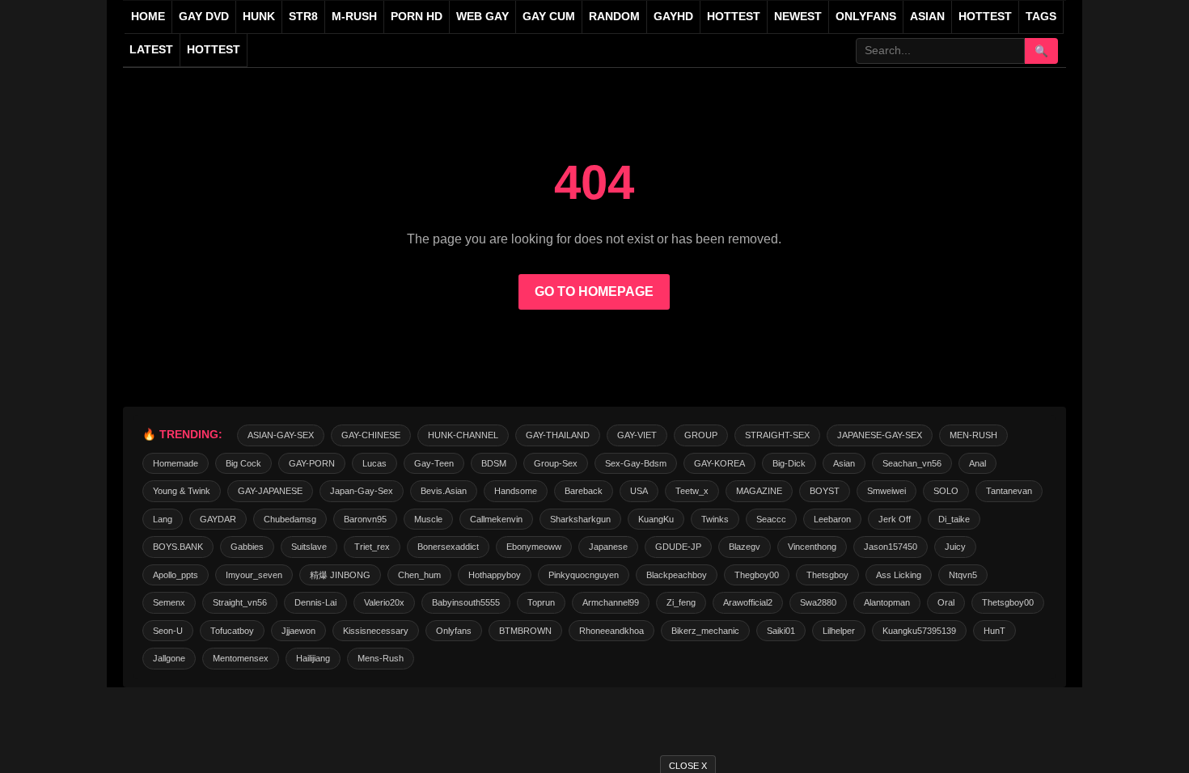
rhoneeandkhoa (611, 631)
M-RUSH (354, 17)
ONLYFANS (866, 17)
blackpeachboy (676, 575)
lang (162, 519)
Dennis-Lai (315, 602)
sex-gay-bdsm (635, 463)
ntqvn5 (963, 575)
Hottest (985, 17)
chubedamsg (290, 519)
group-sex (556, 463)
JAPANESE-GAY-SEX (879, 435)
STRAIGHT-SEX (777, 435)
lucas (374, 463)
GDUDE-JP (678, 546)
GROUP (700, 435)
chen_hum (419, 575)
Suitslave (309, 546)
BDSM (493, 463)
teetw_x (692, 491)
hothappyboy (494, 575)
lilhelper (839, 631)
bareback (584, 491)
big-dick (789, 463)
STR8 (303, 17)
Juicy (955, 546)
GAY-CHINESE (370, 435)
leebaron (832, 519)
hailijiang (313, 658)
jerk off (894, 519)
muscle (428, 519)
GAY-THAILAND (558, 435)
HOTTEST (733, 17)
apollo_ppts (175, 575)
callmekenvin (496, 519)
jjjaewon (298, 631)
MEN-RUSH (973, 435)
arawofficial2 (747, 602)
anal (977, 463)
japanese (608, 546)
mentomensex (241, 658)
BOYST (825, 491)
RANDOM (614, 17)
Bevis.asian (444, 491)
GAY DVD (204, 17)
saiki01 (781, 631)
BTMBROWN (525, 631)
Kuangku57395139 (919, 631)
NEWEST (798, 17)
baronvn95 (365, 519)
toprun (541, 602)
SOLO (945, 491)
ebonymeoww (533, 546)
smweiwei (886, 491)
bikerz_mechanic (705, 631)
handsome (515, 491)
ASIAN (927, 17)
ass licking (898, 575)
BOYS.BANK (178, 546)
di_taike (954, 519)
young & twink (181, 491)
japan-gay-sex (361, 491)
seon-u (168, 631)
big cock (243, 463)
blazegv (744, 546)
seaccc (771, 519)
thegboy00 (756, 575)
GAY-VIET (637, 435)
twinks (715, 519)
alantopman (887, 602)
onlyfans (454, 631)
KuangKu (656, 519)
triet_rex (372, 546)
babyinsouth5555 (466, 602)
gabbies (247, 546)
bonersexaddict (448, 546)
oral (945, 602)
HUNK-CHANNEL (463, 435)
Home (148, 17)
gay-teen (434, 463)
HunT (994, 631)
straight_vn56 (240, 602)
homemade (175, 463)
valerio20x (384, 602)
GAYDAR (218, 519)
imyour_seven (254, 575)
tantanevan (1009, 491)
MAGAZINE (759, 491)
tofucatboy (232, 631)
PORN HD (416, 17)
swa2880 (818, 602)
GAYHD (673, 17)
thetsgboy (827, 575)
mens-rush (381, 658)
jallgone (169, 658)
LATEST (151, 50)
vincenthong (812, 546)
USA (639, 491)
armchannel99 (610, 602)
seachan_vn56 (911, 463)
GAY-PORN (312, 463)
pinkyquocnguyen (583, 575)
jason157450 (890, 546)
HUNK (259, 17)
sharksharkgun (580, 519)
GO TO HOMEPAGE (594, 291)
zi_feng (681, 602)
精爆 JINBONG (340, 575)
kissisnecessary (375, 631)
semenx (169, 602)
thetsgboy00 (1008, 602)
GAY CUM (549, 17)
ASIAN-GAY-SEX (281, 435)
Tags (1041, 17)
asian (844, 463)
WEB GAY (482, 17)
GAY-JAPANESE (270, 491)
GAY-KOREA (719, 463)
